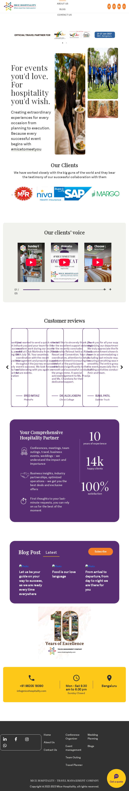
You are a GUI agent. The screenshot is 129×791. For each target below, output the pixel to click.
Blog (62, 9)
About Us (62, 3)
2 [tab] (66, 42)
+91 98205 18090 (31, 686)
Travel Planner (74, 765)
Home (47, 735)
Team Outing (73, 757)
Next (116, 193)
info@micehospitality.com (31, 691)
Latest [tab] (51, 552)
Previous (12, 193)
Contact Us (64, 14)
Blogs (91, 746)
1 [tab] (62, 42)
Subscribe (101, 551)
